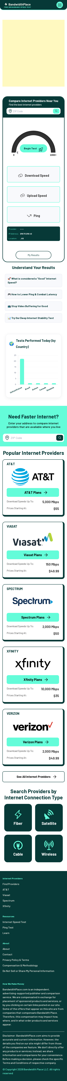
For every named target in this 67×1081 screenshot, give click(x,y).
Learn (6, 932)
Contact (7, 954)
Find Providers (11, 883)
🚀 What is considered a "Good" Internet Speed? (32, 280)
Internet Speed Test (14, 921)
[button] (56, 111)
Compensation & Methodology (20, 965)
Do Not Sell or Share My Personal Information (28, 970)
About (6, 948)
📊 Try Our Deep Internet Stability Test (31, 317)
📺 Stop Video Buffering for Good (28, 306)
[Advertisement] (33, 53)
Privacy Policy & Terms (16, 959)
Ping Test (8, 927)
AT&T (6, 889)
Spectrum (8, 900)
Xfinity (6, 906)
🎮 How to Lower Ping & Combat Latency (32, 294)
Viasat (6, 894)
